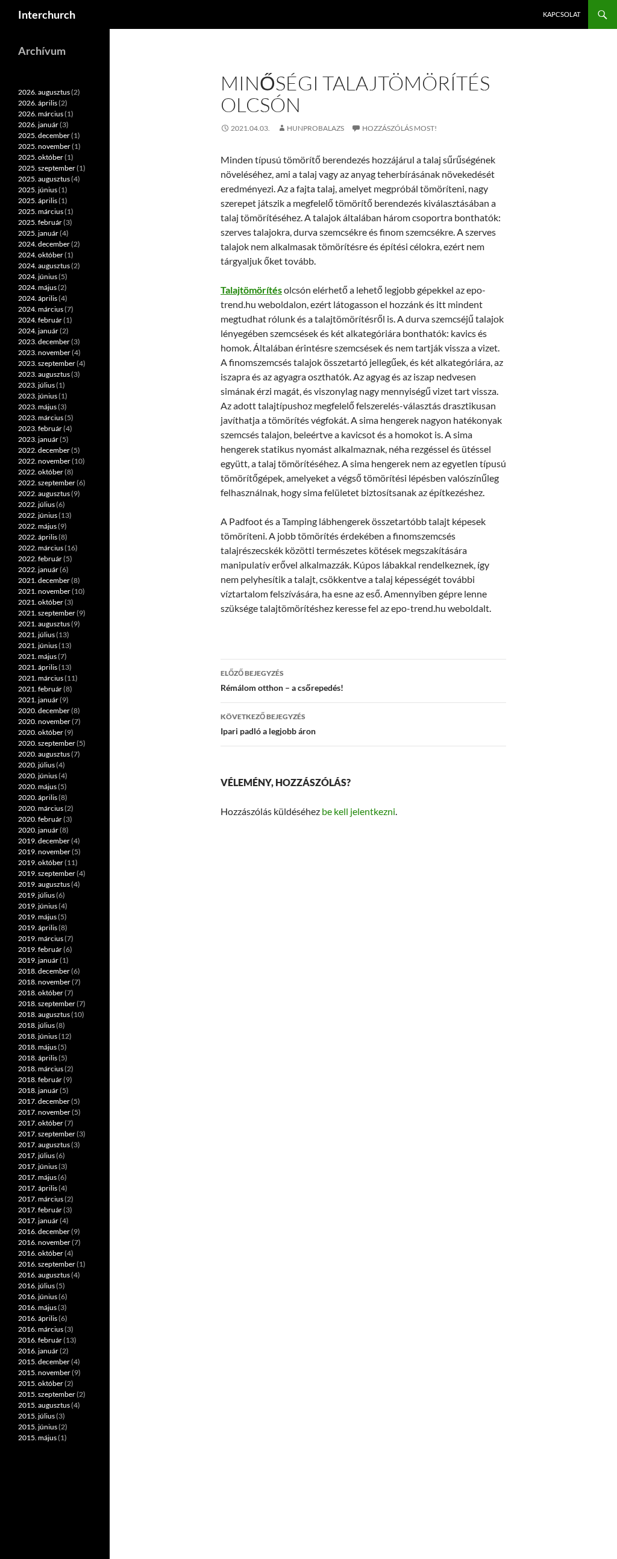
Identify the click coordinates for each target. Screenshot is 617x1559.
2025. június (37, 189)
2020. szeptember (46, 743)
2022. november (44, 460)
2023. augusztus (44, 374)
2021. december (44, 580)
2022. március (40, 547)
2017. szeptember (46, 1133)
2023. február (40, 428)
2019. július (36, 894)
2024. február (40, 319)
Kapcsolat (561, 14)
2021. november (44, 591)
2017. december (44, 1101)
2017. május (37, 1177)
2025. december (44, 135)
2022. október (40, 471)
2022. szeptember (46, 482)
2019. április (37, 927)
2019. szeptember (46, 873)
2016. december (44, 1231)
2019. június (37, 905)
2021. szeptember (46, 612)
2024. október (40, 254)
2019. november (44, 851)
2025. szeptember (46, 167)
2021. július (36, 634)
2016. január (38, 1350)
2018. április (37, 1057)
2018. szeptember (46, 1003)
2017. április (37, 1187)
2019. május (37, 916)
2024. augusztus (44, 265)
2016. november (44, 1242)
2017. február (40, 1209)
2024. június (37, 276)
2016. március (40, 1329)
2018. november (44, 981)
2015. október (40, 1383)
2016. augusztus (44, 1274)
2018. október (40, 992)
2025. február (40, 222)
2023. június (37, 395)
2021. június (37, 645)
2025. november (44, 146)
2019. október (40, 862)
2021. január (38, 699)
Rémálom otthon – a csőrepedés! (282, 681)
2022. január (38, 569)
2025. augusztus (44, 178)
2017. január (38, 1220)
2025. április (37, 200)
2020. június (37, 775)
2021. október (40, 601)
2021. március (40, 677)
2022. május (37, 526)
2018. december (44, 970)
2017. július (36, 1155)
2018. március (40, 1068)
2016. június (37, 1296)
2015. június (37, 1426)
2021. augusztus (44, 623)
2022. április (37, 536)
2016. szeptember (46, 1263)
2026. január (38, 124)
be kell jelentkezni (358, 811)
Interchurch (46, 14)
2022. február (40, 558)
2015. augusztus (44, 1404)
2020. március (40, 808)
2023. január (38, 439)
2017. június (37, 1166)
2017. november (44, 1111)
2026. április (37, 102)
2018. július (36, 1025)
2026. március (40, 113)
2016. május (37, 1307)
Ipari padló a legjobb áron (268, 724)
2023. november (44, 352)
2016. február (40, 1339)
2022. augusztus (44, 493)
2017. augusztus (44, 1144)
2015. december (44, 1361)
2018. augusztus (44, 1014)
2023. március (40, 417)
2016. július (36, 1285)
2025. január (38, 233)
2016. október (40, 1253)
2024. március (40, 308)
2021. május (37, 656)
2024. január (38, 330)
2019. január (38, 960)
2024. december (44, 243)
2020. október (40, 732)
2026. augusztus (44, 91)
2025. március (40, 211)
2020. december (44, 710)
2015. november (44, 1372)
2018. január (38, 1090)
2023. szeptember (46, 363)
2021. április (37, 667)
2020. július (36, 764)
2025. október (40, 157)
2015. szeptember (46, 1394)
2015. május (37, 1437)
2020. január (38, 829)
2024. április (37, 298)
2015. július (36, 1415)
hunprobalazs (315, 128)
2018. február (40, 1079)
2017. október (40, 1122)
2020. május (37, 786)
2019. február (40, 949)
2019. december (44, 840)
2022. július (36, 504)
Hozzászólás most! (399, 128)
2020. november (44, 721)
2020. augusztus (44, 753)
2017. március (40, 1198)
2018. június (37, 1036)
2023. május (37, 406)
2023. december (44, 341)
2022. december (44, 450)
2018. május (37, 1046)
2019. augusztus (44, 884)
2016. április (37, 1318)
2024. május (37, 287)
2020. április (37, 797)
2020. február (40, 819)
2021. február (40, 688)
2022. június (37, 515)
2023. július (36, 384)
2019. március (40, 938)
